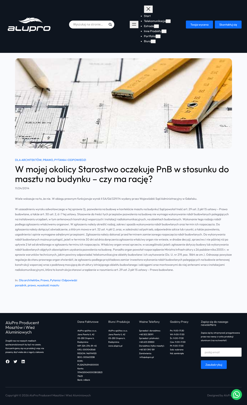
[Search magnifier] (110, 24)
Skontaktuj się (228, 24)
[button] (236, 394)
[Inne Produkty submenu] (164, 31)
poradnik (20, 285)
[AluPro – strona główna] (29, 24)
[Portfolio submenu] (158, 36)
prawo (32, 285)
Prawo (48, 160)
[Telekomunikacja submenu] (168, 21)
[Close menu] (148, 9)
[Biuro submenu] (153, 41)
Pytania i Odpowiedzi (70, 160)
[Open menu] (134, 24)
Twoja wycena (199, 24)
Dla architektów (28, 160)
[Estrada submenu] (156, 26)
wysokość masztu (48, 285)
